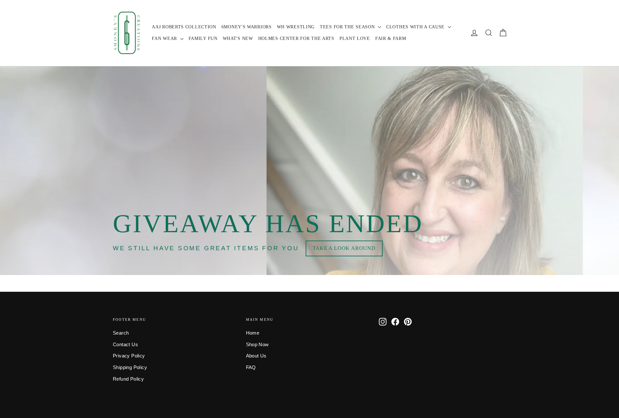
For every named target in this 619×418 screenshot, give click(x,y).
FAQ (251, 367)
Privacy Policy (129, 355)
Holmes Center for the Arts (296, 38)
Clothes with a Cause (416, 26)
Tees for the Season (348, 26)
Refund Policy (128, 379)
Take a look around (344, 248)
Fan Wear (165, 38)
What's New (238, 38)
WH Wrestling (296, 26)
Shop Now (257, 344)
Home (253, 333)
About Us (256, 355)
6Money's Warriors (246, 26)
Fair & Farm (390, 38)
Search (121, 333)
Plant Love (354, 38)
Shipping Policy (130, 367)
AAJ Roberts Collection (184, 26)
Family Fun (203, 38)
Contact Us (125, 344)
